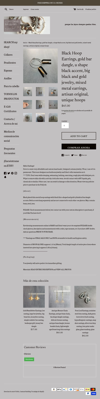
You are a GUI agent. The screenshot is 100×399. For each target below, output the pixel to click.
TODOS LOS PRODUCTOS (11, 96)
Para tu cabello (11, 86)
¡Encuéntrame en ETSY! (11, 163)
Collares (8, 54)
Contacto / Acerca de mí (11, 121)
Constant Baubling (25, 391)
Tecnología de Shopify (37, 391)
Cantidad (64, 121)
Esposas (8, 70)
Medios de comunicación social (11, 136)
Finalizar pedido (90, 9)
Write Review (29, 359)
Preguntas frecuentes (9, 151)
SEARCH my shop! (11, 44)
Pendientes (10, 62)
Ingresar (26, 9)
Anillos (7, 78)
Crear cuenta (35, 9)
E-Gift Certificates (10, 109)
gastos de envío (69, 110)
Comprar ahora (79, 147)
